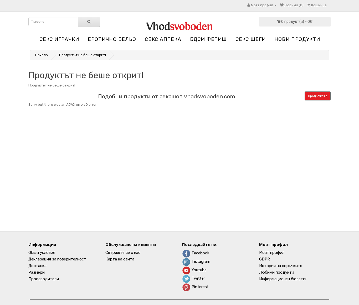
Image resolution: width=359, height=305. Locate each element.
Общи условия (41, 252)
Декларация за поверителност (57, 259)
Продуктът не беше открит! (82, 55)
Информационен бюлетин (283, 279)
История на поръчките (280, 265)
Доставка (37, 265)
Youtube (199, 270)
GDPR (264, 259)
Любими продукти (276, 272)
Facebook (200, 253)
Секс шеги (250, 39)
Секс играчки (59, 39)
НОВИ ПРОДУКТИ (297, 39)
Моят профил (271, 252)
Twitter (198, 278)
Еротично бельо (112, 39)
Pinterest (200, 286)
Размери (36, 272)
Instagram (200, 261)
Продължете (317, 96)
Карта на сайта (119, 259)
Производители (43, 279)
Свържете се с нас (122, 252)
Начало (41, 55)
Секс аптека (163, 39)
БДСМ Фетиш (208, 39)
